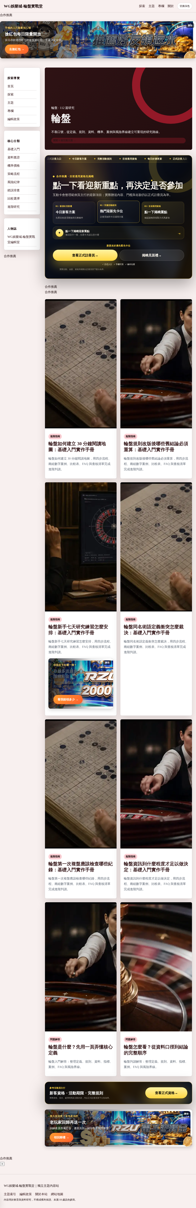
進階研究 (13, 206)
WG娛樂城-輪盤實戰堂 (23, 6)
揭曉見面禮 (152, 255)
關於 (171, 6)
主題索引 (10, 1194)
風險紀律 (13, 182)
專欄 (161, 6)
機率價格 (13, 165)
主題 (152, 6)
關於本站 (41, 1194)
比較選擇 (13, 198)
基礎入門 (13, 149)
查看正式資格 (166, 1093)
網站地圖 (57, 1194)
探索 (142, 6)
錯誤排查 (13, 190)
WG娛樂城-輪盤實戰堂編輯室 (21, 239)
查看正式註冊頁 (85, 255)
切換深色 (185, 6)
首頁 (10, 86)
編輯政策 (13, 119)
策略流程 (13, 173)
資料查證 (13, 157)
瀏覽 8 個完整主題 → (64, 140)
